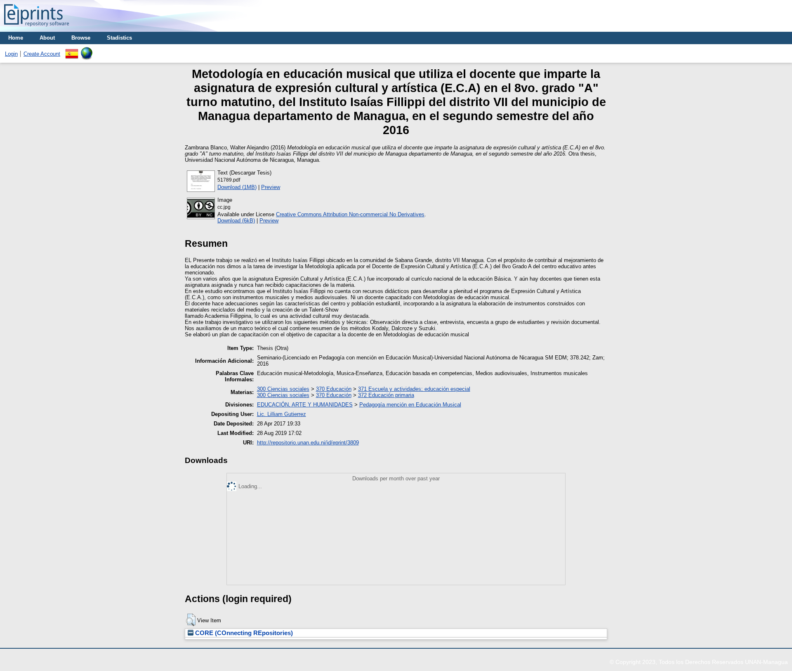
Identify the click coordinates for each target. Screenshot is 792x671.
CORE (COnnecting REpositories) (243, 633)
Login (11, 54)
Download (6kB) (236, 220)
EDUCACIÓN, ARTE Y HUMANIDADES (305, 405)
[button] (191, 620)
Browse (80, 38)
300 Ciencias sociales (283, 389)
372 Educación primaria (386, 395)
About (47, 38)
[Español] (71, 50)
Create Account (42, 54)
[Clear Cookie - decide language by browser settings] (86, 50)
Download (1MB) (237, 187)
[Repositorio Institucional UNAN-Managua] (36, 29)
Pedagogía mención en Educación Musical (410, 405)
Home (15, 38)
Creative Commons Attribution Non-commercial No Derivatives (350, 214)
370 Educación (333, 389)
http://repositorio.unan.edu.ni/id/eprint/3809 (308, 442)
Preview (270, 187)
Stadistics (119, 38)
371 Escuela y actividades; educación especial (414, 389)
